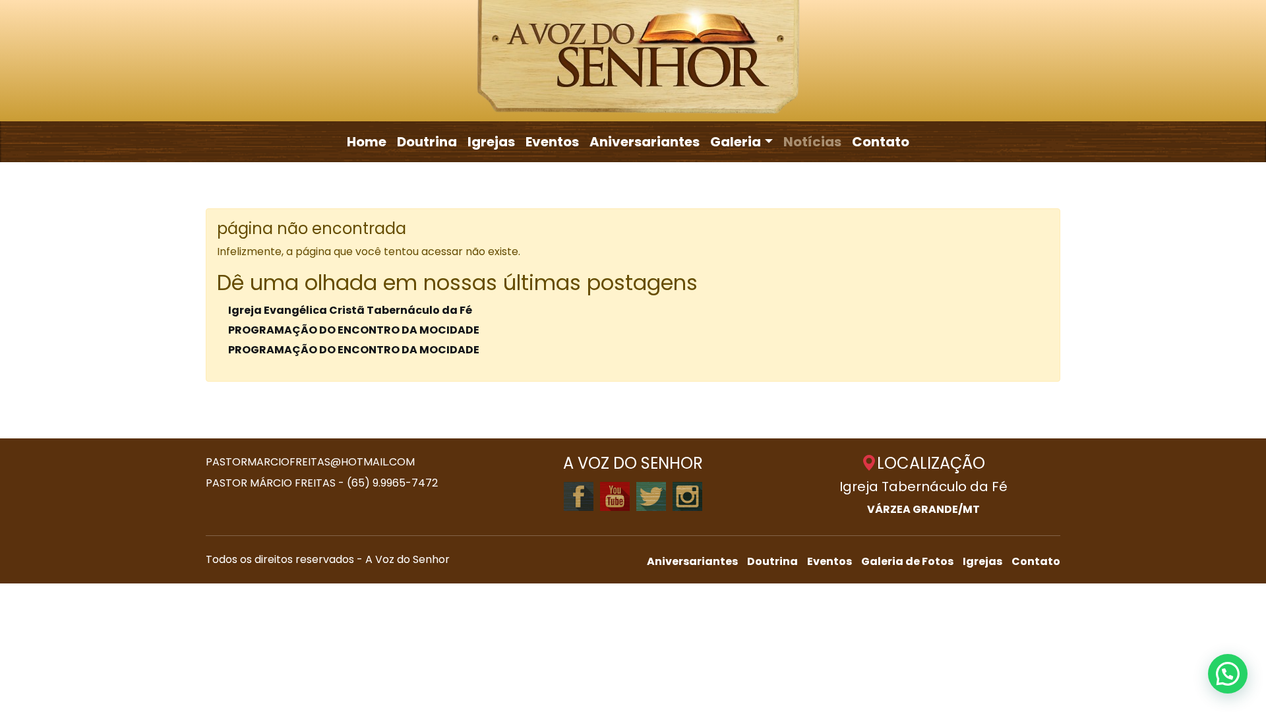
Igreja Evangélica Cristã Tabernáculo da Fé (350, 310)
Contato (880, 142)
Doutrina (427, 142)
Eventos (552, 142)
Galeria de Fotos (907, 561)
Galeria (735, 142)
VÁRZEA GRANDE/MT (923, 509)
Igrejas (491, 142)
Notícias (812, 142)
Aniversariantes (644, 142)
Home (366, 142)
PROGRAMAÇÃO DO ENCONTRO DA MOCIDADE (353, 330)
